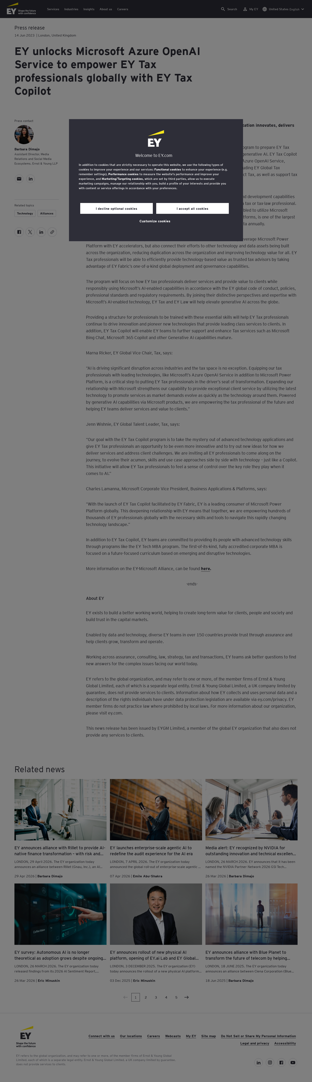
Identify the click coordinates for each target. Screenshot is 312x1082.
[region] (156, 180)
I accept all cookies (192, 208)
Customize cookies (154, 220)
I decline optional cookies (116, 208)
